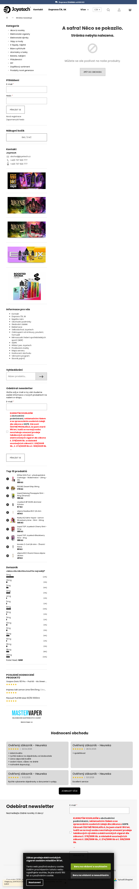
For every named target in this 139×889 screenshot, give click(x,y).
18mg (8, 649)
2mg (8, 585)
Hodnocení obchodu (21, 353)
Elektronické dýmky (19, 37)
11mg (8, 628)
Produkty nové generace (22, 70)
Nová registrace (13, 116)
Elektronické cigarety (20, 34)
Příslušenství (16, 59)
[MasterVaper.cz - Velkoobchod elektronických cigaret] (27, 713)
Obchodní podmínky (21, 321)
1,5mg (9, 580)
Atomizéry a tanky (19, 52)
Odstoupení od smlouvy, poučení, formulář (28, 333)
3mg (8, 591)
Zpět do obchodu (93, 72)
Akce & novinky (17, 30)
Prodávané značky (20, 348)
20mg (9, 654)
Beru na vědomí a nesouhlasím (91, 875)
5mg (8, 601)
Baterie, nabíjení (18, 56)
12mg (8, 633)
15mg (8, 638)
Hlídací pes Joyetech (21, 345)
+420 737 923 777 (18, 160)
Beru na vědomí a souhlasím (90, 866)
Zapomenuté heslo (15, 119)
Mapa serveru (18, 350)
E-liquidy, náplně (18, 45)
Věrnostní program (21, 356)
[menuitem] (38, 9)
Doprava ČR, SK (19, 316)
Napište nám (18, 319)
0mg (8, 574)
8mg (8, 612)
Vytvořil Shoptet (125, 879)
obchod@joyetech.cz (20, 156)
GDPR (14, 342)
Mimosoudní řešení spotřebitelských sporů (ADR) (29, 338)
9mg (8, 617)
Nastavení (35, 882)
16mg (8, 644)
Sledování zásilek (20, 324)
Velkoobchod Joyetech (23, 329)
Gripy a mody (16, 41)
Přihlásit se (15, 109)
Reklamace (17, 327)
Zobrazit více (70, 790)
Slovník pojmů (18, 358)
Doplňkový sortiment (20, 66)
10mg (8, 623)
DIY (11, 63)
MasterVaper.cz (27, 722)
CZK (96, 9)
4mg (8, 596)
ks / (26, 137)
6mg (8, 607)
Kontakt (15, 314)
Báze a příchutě (17, 48)
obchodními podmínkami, (17, 417)
